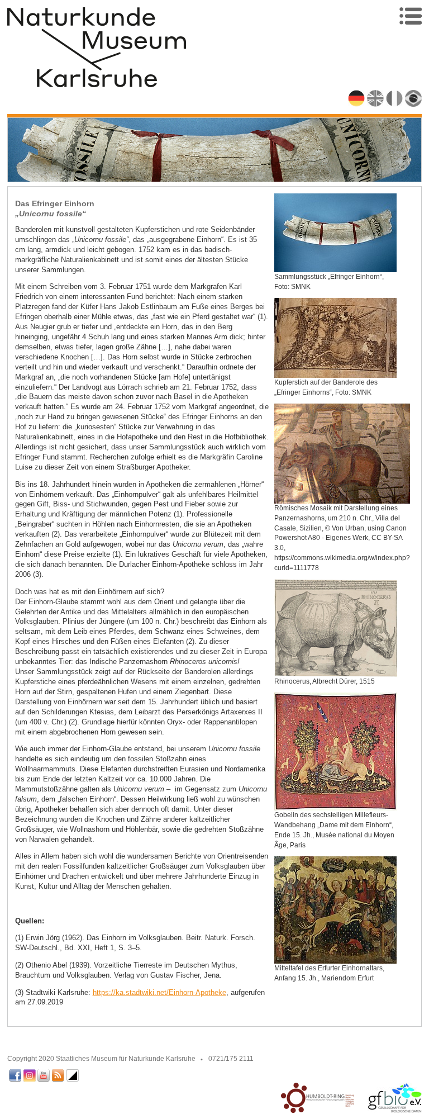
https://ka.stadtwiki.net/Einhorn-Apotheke (159, 992)
